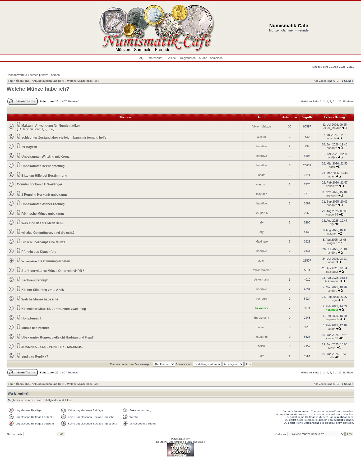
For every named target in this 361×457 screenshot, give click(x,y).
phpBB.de (199, 441)
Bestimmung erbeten (54, 261)
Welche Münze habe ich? (83, 80)
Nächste (348, 101)
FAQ (141, 58)
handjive (261, 146)
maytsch (261, 184)
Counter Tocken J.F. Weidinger (39, 184)
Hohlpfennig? (31, 318)
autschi (261, 136)
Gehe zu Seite (310, 101)
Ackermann (261, 279)
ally (262, 222)
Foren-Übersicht (18, 80)
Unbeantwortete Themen (22, 74)
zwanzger (332, 271)
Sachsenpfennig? (34, 280)
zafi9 (332, 166)
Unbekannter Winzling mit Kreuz (45, 156)
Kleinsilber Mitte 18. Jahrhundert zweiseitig (53, 309)
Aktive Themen (50, 74)
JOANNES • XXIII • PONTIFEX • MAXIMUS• (52, 347)
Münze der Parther (35, 328)
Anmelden (216, 58)
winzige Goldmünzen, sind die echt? (48, 233)
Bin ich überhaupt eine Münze (43, 242)
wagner (332, 233)
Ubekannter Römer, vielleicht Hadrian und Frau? (57, 337)
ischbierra (332, 186)
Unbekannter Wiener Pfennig (42, 204)
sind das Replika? (34, 356)
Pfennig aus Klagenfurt (38, 252)
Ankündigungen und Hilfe (48, 80)
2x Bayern (29, 147)
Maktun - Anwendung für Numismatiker (50, 125)
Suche (203, 58)
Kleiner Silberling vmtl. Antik (42, 290)
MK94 (261, 346)
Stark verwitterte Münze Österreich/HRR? (52, 271)
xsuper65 (262, 212)
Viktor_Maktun (261, 126)
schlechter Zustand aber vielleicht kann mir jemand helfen (64, 137)
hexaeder (261, 308)
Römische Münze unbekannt (42, 214)
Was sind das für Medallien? (42, 223)
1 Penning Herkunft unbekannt (44, 194)
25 (339, 101)
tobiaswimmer (262, 270)
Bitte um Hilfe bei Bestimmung (44, 175)
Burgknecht (261, 317)
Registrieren (188, 58)
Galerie (171, 58)
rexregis (261, 298)
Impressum (155, 58)
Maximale (262, 241)
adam (261, 174)
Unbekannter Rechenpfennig (42, 166)
